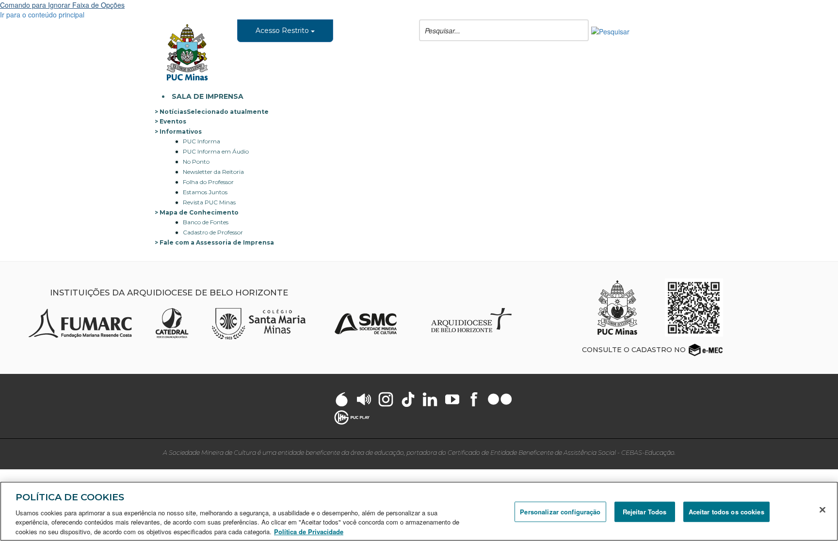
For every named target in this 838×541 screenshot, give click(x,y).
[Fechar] (822, 510)
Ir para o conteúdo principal (42, 14)
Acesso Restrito (283, 30)
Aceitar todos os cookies (726, 511)
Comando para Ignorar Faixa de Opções (62, 5)
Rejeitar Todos (645, 511)
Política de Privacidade (308, 531)
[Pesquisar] (610, 30)
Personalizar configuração (560, 511)
